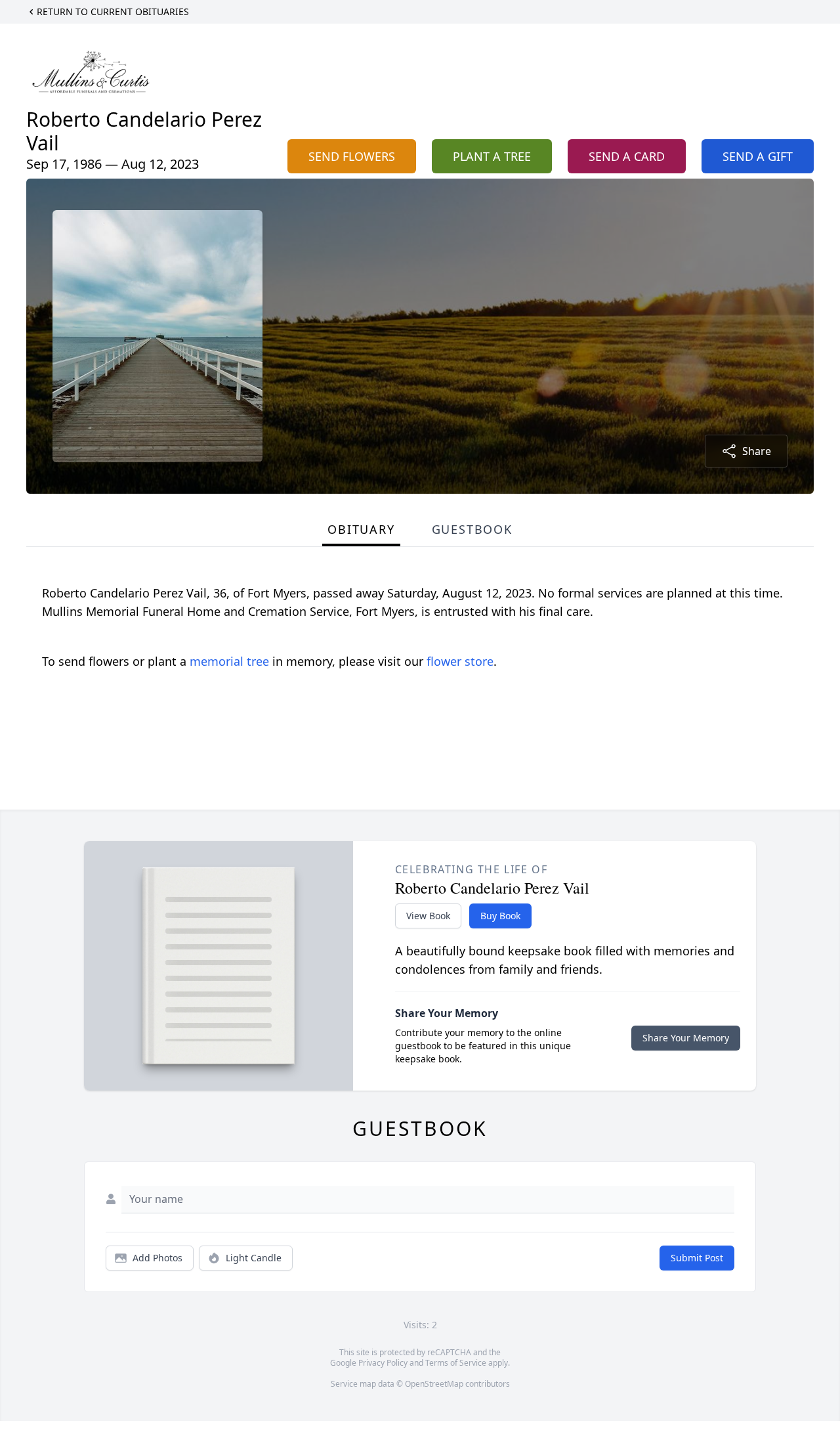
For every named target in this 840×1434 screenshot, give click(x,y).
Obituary (360, 529)
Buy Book (500, 915)
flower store (460, 661)
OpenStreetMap (434, 1383)
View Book (428, 915)
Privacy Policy (383, 1362)
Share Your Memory (685, 1038)
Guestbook (472, 529)
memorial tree (229, 661)
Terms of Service (455, 1362)
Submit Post (697, 1257)
